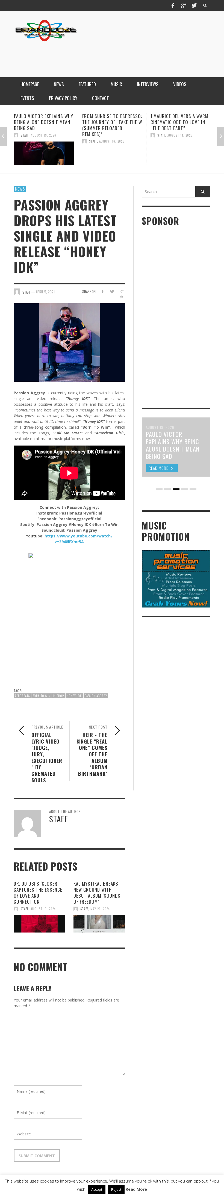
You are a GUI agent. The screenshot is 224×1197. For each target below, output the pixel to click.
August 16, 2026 (43, 141)
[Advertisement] (110, 55)
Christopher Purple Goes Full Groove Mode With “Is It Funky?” (180, 122)
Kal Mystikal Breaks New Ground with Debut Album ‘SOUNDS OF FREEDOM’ (96, 892)
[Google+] (183, 5)
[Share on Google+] (121, 291)
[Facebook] (173, 5)
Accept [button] (96, 1189)
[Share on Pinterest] (121, 297)
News (20, 189)
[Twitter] (193, 5)
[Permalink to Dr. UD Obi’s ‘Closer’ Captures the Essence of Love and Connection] (39, 924)
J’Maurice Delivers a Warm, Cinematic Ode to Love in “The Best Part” (111, 122)
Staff (25, 141)
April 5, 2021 (45, 291)
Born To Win (42, 696)
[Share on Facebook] (102, 291)
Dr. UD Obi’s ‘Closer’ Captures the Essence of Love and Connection (38, 892)
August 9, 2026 (179, 135)
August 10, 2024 (43, 909)
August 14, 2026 (111, 135)
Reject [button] (116, 1189)
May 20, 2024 (100, 909)
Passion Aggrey (96, 696)
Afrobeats (22, 696)
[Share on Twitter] (112, 291)
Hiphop (58, 696)
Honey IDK (74, 696)
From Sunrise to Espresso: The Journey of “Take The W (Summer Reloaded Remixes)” (44, 125)
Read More (136, 1189)
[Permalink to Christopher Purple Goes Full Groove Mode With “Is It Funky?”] (180, 153)
